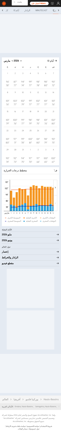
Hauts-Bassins (51, 399)
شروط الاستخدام (46, 426)
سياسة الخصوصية (32, 426)
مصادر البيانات (23, 429)
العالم (5, 399)
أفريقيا (17, 399)
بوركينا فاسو (32, 399)
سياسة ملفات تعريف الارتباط (16, 426)
